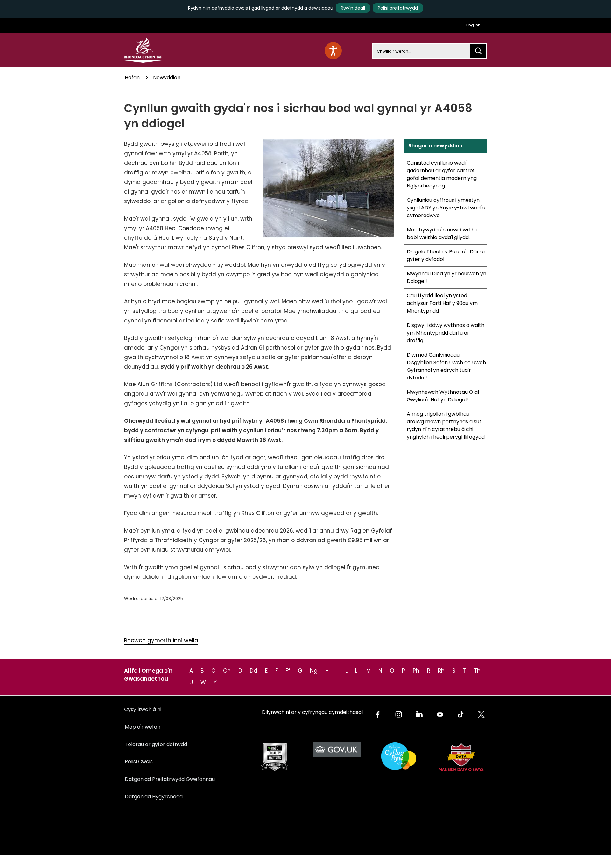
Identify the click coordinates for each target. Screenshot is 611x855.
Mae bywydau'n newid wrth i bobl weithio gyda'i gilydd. (442, 233)
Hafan (132, 77)
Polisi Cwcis (139, 761)
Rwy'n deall (353, 8)
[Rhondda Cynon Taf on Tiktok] (460, 714)
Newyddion (166, 77)
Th (477, 671)
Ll (357, 671)
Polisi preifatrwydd (398, 8)
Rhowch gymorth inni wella (161, 640)
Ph (416, 671)
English (473, 25)
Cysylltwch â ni (142, 709)
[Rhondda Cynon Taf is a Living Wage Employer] (398, 756)
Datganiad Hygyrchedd (154, 796)
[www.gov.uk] (274, 757)
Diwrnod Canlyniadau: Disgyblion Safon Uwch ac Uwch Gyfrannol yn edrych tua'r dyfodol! (446, 366)
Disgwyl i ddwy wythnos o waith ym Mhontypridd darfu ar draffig (445, 333)
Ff (287, 671)
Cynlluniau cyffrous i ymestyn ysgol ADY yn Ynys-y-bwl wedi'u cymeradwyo (446, 207)
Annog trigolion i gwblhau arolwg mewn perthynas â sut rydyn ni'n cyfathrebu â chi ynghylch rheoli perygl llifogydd (446, 425)
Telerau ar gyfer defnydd (156, 744)
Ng (314, 671)
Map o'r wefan (142, 727)
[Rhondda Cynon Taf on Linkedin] (419, 714)
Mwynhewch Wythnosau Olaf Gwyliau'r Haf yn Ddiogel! (443, 395)
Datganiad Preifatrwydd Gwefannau (170, 779)
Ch (227, 671)
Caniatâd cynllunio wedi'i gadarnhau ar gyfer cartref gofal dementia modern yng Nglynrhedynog (442, 174)
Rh (441, 671)
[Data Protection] (460, 757)
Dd (253, 671)
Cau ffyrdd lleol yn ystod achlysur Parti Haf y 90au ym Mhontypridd (442, 303)
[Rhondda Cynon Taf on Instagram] (398, 714)
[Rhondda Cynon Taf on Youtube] (440, 714)
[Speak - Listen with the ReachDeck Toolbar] (333, 50)
